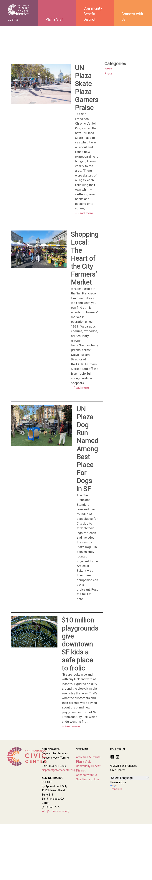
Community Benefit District (92, 14)
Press (109, 73)
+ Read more (84, 213)
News (108, 69)
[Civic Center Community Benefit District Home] (18, 9)
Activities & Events (88, 757)
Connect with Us (132, 17)
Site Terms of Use (88, 779)
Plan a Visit (54, 19)
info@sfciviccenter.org (55, 811)
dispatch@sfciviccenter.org (58, 770)
